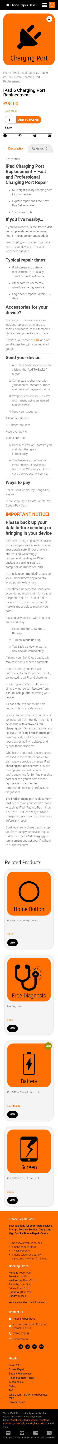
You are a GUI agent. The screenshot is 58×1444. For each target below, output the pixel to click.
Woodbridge (16, 1420)
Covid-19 (14, 1365)
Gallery (13, 1386)
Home (7, 72)
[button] (44, 5)
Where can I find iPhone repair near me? (28, 1396)
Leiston (43, 1423)
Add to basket (29, 119)
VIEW (12, 942)
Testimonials (16, 1382)
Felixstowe (44, 1420)
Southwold (7, 1423)
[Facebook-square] (20, 1346)
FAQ (11, 1390)
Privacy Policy (17, 1402)
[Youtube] (41, 1346)
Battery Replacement (20, 1373)
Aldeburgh (19, 1423)
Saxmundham (31, 1420)
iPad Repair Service (25, 72)
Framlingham (32, 1423)
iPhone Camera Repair (21, 1377)
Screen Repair (16, 1369)
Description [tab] (16, 148)
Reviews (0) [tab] (40, 148)
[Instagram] (27, 1346)
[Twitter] (34, 1346)
